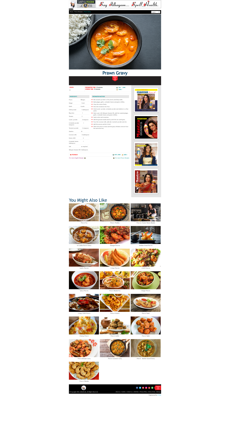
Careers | (123, 392)
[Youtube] (149, 388)
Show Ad (71, 9)
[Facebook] (137, 388)
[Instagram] (146, 387)
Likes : (125, 154)
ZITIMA (159, 395)
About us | (118, 392)
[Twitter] (140, 388)
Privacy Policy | (144, 392)
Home (71, 12)
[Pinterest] (143, 388)
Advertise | (136, 392)
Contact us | (130, 392)
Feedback (75, 154)
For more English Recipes (76, 158)
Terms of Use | (152, 392)
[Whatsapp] (152, 388)
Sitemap (158, 392)
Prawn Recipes (78, 12)
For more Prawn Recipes (121, 158)
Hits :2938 (118, 154)
